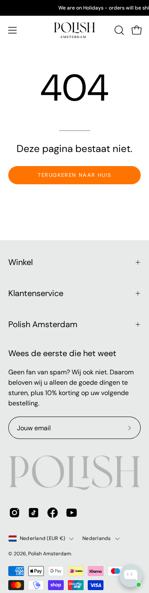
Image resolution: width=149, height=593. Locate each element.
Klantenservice (35, 293)
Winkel (20, 262)
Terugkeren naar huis (74, 174)
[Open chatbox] (130, 575)
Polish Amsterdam (42, 324)
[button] (118, 30)
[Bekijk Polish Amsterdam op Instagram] (14, 512)
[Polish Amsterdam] (74, 30)
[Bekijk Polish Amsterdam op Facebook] (52, 512)
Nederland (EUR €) (42, 538)
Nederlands (96, 538)
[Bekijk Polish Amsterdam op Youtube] (71, 512)
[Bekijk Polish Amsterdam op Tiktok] (33, 512)
